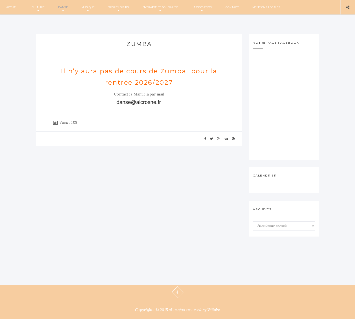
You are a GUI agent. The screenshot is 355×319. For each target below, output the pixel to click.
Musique (88, 7)
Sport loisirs (118, 7)
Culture (38, 7)
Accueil (12, 7)
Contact (232, 7)
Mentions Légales (266, 7)
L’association (202, 7)
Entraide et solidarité (160, 7)
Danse (63, 7)
